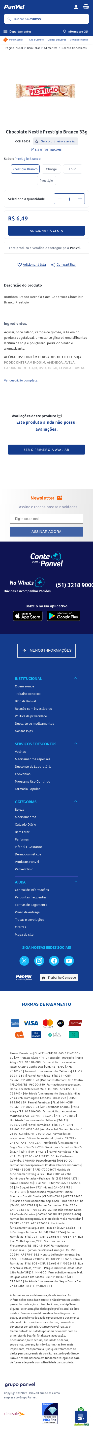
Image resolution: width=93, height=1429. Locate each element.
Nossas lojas (24, 731)
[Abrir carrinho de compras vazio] (86, 6)
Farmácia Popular (27, 789)
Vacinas (20, 751)
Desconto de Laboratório (33, 766)
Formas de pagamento (31, 904)
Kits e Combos (36, 39)
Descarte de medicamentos (34, 723)
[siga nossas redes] (24, 960)
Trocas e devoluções (29, 919)
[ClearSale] (14, 1413)
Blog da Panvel (25, 701)
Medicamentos (25, 817)
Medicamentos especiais (32, 759)
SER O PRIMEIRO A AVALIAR (46, 449)
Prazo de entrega (27, 912)
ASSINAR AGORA (46, 532)
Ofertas (20, 927)
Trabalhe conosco (28, 693)
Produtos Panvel (27, 861)
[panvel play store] (63, 616)
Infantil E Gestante (28, 846)
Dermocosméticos (28, 854)
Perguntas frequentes (31, 897)
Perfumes (22, 839)
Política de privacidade (31, 716)
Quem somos (24, 686)
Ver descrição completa (20, 380)
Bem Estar (33, 48)
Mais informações (46, 149)
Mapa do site (24, 934)
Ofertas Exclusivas (57, 39)
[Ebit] (50, 1413)
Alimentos (50, 48)
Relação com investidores (33, 708)
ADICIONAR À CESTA (46, 230)
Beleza (19, 809)
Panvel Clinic (24, 869)
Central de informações (32, 889)
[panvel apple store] (28, 616)
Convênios (23, 774)
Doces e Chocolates (74, 48)
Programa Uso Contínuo (32, 781)
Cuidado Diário (25, 824)
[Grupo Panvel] (19, 1384)
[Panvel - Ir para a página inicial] (37, 7)
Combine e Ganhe (79, 39)
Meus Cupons (16, 39)
